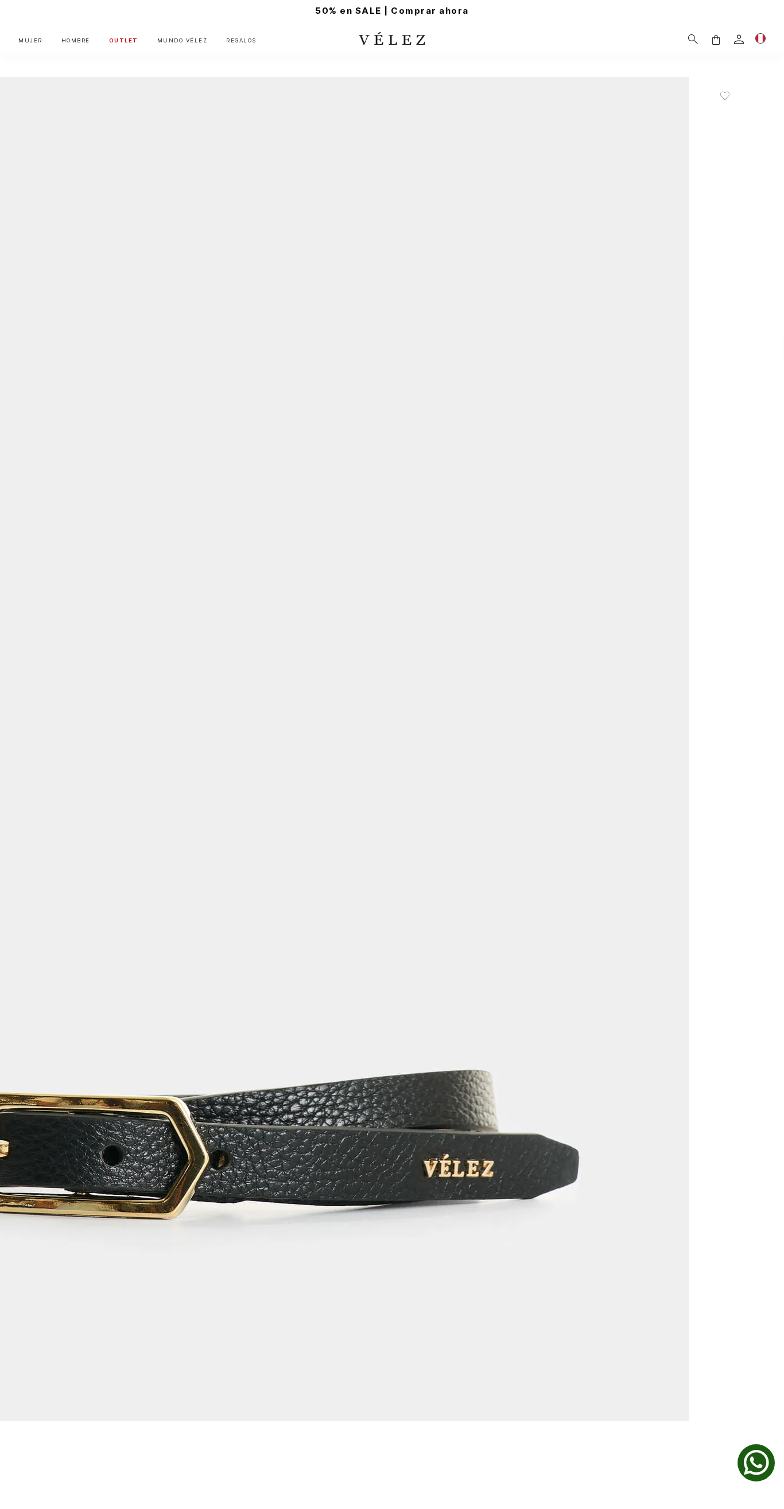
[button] (716, 39)
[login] (739, 39)
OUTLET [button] (123, 40)
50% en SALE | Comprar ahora (392, 10)
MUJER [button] (30, 40)
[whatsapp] (756, 1462)
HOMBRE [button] (75, 40)
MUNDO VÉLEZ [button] (182, 40)
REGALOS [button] (241, 40)
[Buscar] (693, 39)
